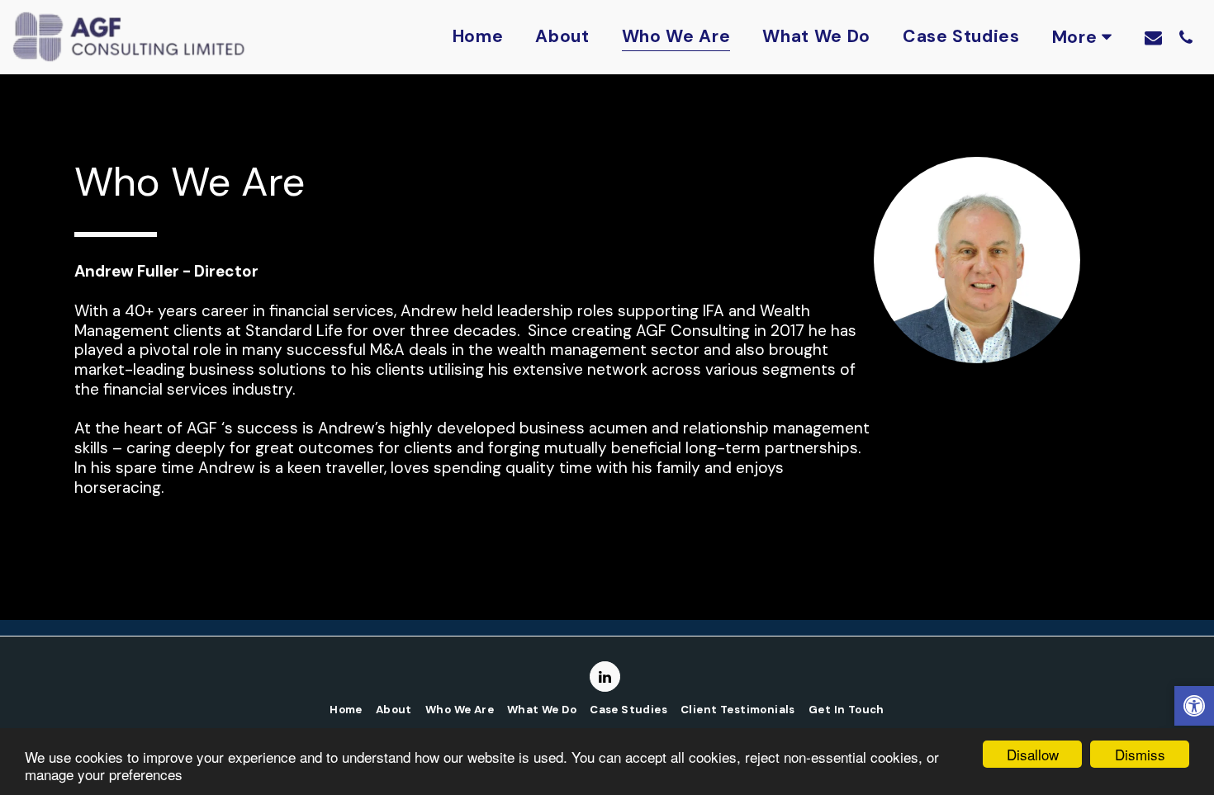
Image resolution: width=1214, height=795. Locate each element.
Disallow (1033, 754)
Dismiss (1140, 754)
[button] (1153, 37)
